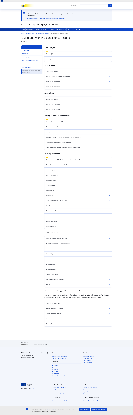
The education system (52, 269)
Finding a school (50, 132)
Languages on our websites (90, 387)
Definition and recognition (53, 303)
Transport (48, 284)
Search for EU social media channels (61, 400)
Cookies (85, 394)
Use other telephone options (59, 389)
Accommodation (50, 259)
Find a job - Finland (61, 330)
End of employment (51, 205)
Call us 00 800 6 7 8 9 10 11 (59, 387)
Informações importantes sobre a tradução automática (52, 18)
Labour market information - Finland (34, 330)
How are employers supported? (54, 308)
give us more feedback (41, 344)
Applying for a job (50, 59)
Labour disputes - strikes (52, 216)
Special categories (51, 180)
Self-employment (50, 185)
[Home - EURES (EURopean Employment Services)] (28, 5)
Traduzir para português (32, 18)
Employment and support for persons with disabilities (31, 71)
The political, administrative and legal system (58, 243)
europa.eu (32, 388)
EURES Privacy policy (88, 360)
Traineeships (25, 53)
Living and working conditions (42, 33)
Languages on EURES (88, 356)
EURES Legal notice (88, 362)
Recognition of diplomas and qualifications (57, 164)
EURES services (60, 29)
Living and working (48, 29)
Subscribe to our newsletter (59, 375)
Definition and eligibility (52, 71)
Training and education (52, 221)
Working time (49, 195)
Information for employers (53, 86)
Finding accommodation (52, 126)
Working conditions (27, 63)
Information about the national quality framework (59, 76)
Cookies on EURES (88, 358)
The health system (51, 264)
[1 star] (22, 344)
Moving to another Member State (30, 60)
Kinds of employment (51, 170)
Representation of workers (53, 211)
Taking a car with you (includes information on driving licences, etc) (63, 137)
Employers (37, 29)
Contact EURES (71, 29)
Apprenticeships (26, 57)
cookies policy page (51, 409)
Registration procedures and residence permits (58, 142)
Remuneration (50, 190)
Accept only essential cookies (99, 409)
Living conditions (26, 67)
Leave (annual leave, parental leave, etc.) (56, 200)
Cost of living (49, 254)
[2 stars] (23, 344)
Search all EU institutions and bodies (92, 400)
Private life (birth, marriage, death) (55, 279)
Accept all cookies (84, 409)
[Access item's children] (33, 29)
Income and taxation (51, 248)
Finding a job (25, 50)
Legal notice (86, 391)
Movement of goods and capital (54, 121)
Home (23, 29)
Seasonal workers (51, 226)
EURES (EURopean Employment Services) (34, 353)
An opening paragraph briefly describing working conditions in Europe (64, 159)
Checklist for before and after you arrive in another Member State (63, 147)
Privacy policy (86, 389)
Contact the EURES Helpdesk (59, 356)
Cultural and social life (52, 274)
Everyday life (49, 323)
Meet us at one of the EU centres (60, 394)
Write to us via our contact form (59, 391)
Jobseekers (29, 29)
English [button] (75, 5)
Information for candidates (53, 81)
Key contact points (51, 318)
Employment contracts (52, 175)
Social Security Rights (90, 330)
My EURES (79, 29)
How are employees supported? (54, 313)
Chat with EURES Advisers (59, 358)
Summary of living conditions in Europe (56, 238)
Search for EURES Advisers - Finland (75, 330)
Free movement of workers (49, 330)
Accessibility (24, 360)
